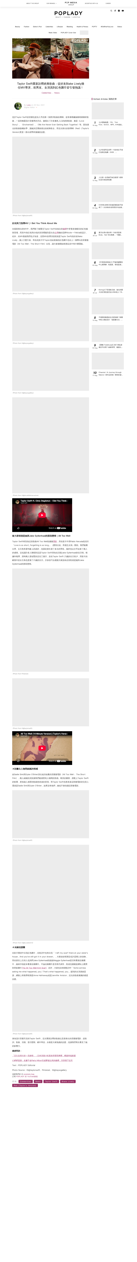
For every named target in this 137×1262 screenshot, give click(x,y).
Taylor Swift (51, 1081)
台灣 (56, 232)
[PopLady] (68, 14)
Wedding (70, 27)
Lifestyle (60, 27)
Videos (119, 27)
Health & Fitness (82, 27)
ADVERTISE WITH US (91, 3)
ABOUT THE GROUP (32, 3)
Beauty (17, 27)
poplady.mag (29, 1074)
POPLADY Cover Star (68, 32)
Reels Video (53, 32)
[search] (111, 11)
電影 (55, 541)
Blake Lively (68, 1081)
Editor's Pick (37, 27)
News (57, 93)
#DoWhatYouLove (107, 27)
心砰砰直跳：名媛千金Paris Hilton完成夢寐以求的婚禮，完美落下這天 (42, 1060)
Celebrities (49, 27)
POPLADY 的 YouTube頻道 (27, 1076)
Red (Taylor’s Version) (25, 1085)
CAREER (108, 3)
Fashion (26, 27)
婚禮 (65, 229)
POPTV (94, 27)
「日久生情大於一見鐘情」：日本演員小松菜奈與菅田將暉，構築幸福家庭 (44, 1056)
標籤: (15, 1081)
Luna (29, 105)
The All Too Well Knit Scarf (34, 968)
